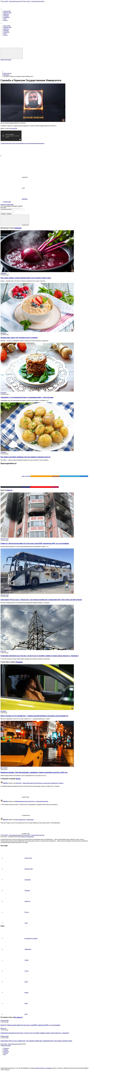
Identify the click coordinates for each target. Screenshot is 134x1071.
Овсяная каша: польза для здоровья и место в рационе (19, 337)
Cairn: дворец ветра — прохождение (25, 819)
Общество (3, 651)
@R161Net (24, 199)
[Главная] (13, 72)
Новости (9, 490)
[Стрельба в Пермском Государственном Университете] (33, 121)
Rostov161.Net (13, 128)
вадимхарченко (40, 143)
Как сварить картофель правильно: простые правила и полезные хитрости (25, 457)
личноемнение (32, 143)
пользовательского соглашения (43, 1068)
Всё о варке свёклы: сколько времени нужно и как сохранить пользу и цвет (26, 278)
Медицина (19, 662)
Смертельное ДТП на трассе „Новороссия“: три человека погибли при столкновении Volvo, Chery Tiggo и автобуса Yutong (41, 600)
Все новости (18, 1017)
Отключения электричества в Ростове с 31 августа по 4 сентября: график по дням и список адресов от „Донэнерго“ (40, 656)
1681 (25, 476)
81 (84, 476)
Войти (2, 59)
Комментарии (7, 202)
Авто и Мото (4, 768)
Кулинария (17, 228)
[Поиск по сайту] (11, 47)
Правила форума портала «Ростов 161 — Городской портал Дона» (32, 801)
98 (55, 487)
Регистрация (7, 59)
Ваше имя (3, 207)
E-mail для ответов (6, 209)
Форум (18, 779)
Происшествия (5, 539)
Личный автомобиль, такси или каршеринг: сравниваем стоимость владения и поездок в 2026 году (34, 772)
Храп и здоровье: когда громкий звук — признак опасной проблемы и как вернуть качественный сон (34, 716)
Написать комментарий (7, 204)
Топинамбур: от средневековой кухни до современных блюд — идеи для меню (27, 397)
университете (24, 143)
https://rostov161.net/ (27, 836)
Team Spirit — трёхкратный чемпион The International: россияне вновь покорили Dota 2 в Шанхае (39, 783)
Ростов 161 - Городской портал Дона (11, 1044)
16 (55, 476)
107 (25, 487)
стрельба (3, 143)
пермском (8, 143)
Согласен (7, 1069)
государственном (16, 143)
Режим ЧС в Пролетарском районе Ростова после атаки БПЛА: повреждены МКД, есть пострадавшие (35, 543)
